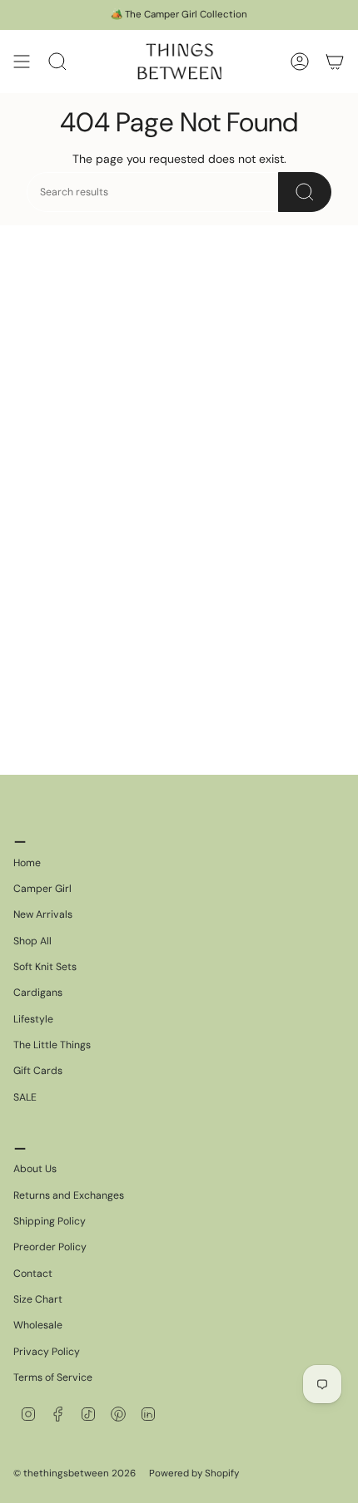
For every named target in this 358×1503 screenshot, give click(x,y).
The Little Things (52, 1045)
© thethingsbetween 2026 (74, 1473)
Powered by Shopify (194, 1473)
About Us (35, 1168)
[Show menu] (21, 61)
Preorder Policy (50, 1247)
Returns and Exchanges (68, 1195)
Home (27, 863)
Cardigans (37, 992)
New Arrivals (42, 914)
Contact (32, 1273)
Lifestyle (33, 1019)
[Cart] (334, 61)
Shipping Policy (49, 1221)
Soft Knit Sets (45, 966)
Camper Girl (42, 888)
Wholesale (37, 1325)
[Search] (304, 192)
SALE (25, 1097)
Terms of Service (52, 1377)
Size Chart (37, 1299)
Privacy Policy (46, 1351)
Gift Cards (37, 1070)
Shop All (32, 941)
